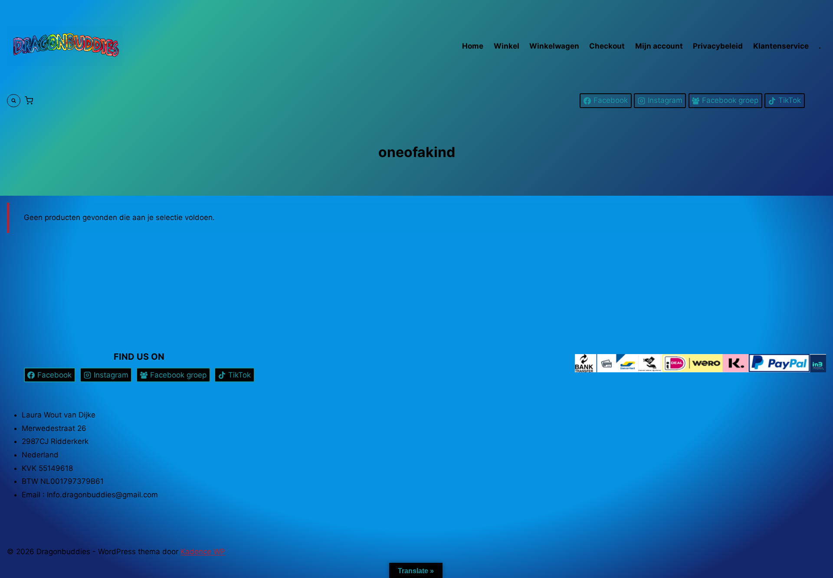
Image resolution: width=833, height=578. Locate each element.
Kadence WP (202, 551)
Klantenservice (781, 46)
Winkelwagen (554, 46)
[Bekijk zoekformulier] (13, 101)
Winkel (506, 46)
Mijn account (659, 46)
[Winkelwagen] (29, 100)
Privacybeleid (718, 46)
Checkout (607, 46)
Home (472, 46)
